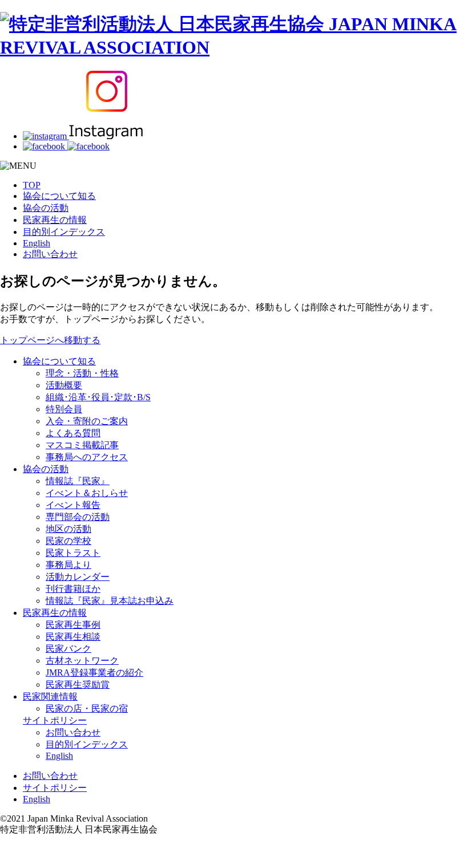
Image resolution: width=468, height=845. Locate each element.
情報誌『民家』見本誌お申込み (110, 601)
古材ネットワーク (82, 660)
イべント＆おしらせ (87, 493)
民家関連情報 (50, 696)
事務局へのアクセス (87, 457)
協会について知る (59, 196)
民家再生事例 (73, 624)
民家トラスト (73, 553)
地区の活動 (68, 529)
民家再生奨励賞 (78, 684)
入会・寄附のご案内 (87, 421)
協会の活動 (45, 208)
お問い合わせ (50, 254)
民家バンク (68, 648)
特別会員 (64, 409)
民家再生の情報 (55, 220)
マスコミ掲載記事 (82, 445)
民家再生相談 (73, 636)
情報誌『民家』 (78, 481)
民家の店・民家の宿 (87, 708)
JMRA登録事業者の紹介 (94, 672)
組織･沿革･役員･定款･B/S (98, 397)
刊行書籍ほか (73, 589)
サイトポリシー (55, 720)
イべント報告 (73, 505)
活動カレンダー (78, 577)
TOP (32, 185)
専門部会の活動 (78, 517)
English (36, 243)
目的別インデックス (64, 232)
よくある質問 (73, 433)
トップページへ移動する (50, 340)
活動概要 (64, 385)
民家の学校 (68, 541)
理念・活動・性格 (82, 373)
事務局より (68, 565)
